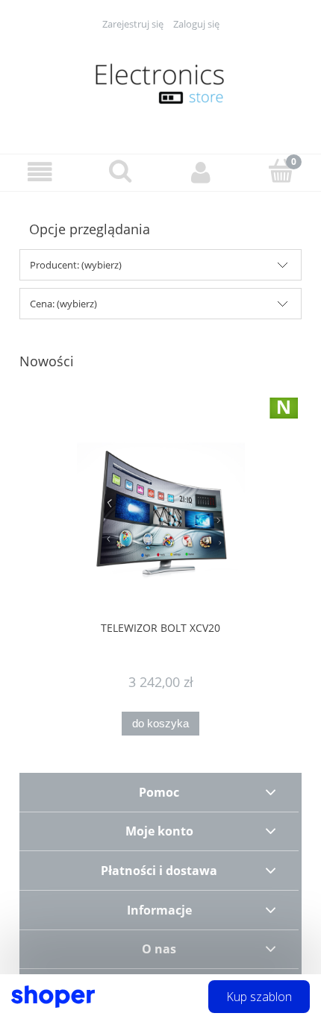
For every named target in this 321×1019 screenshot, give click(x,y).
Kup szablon (259, 996)
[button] (40, 171)
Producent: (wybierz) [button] (76, 265)
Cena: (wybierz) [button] (63, 303)
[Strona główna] (160, 83)
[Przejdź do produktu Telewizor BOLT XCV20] (160, 515)
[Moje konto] (200, 171)
